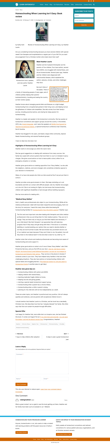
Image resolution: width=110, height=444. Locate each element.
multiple (62, 324)
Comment (19, 354)
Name (18, 379)
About (46, 4)
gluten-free (35, 324)
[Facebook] (89, 1)
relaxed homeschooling (22, 327)
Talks (72, 4)
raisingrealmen (25, 400)
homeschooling (53, 324)
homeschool (43, 324)
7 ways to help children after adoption (27, 335)
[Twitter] (91, 1)
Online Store (78, 4)
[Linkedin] (93, 1)
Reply (65, 400)
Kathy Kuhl (19, 20)
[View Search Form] (94, 4)
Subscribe (84, 25)
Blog (51, 4)
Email (46, 379)
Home (41, 4)
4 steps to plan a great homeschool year (57, 336)
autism (18, 324)
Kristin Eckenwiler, (28, 124)
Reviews (66, 4)
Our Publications (58, 4)
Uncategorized (39, 20)
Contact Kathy (88, 4)
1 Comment (48, 20)
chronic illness (26, 324)
